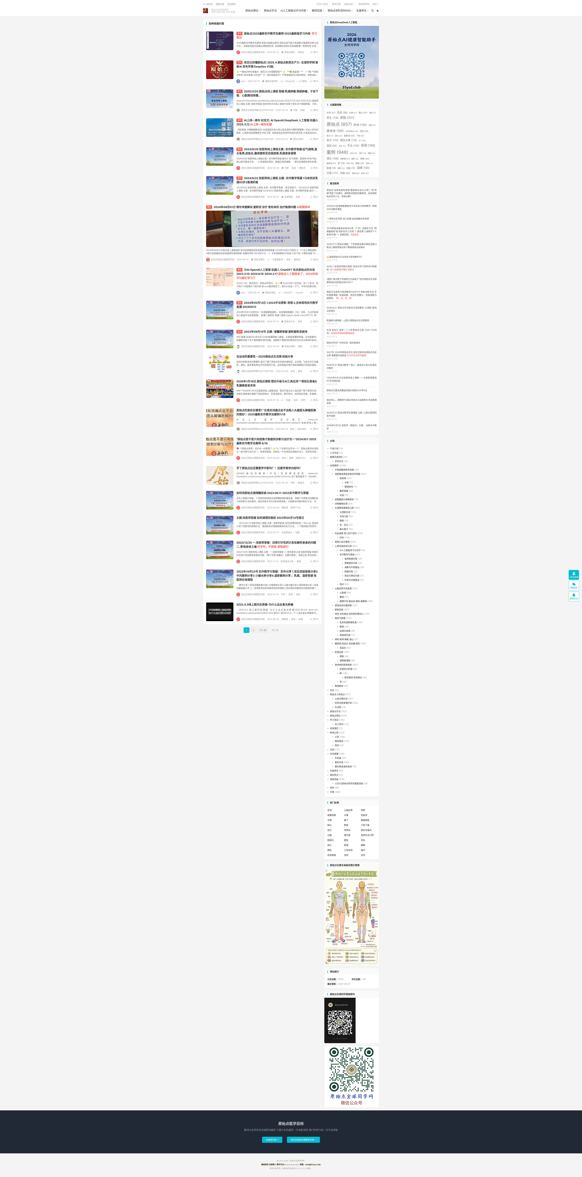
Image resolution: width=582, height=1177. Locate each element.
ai (281, 81)
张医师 (364, 815)
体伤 (288, 259)
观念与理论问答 (352, 575)
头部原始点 (286, 532)
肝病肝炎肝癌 (346, 669)
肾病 (369, 163)
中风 (283, 594)
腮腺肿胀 (365, 820)
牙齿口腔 (344, 516)
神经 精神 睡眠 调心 (344, 639)
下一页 (263, 630)
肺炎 (350, 163)
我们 (375, 4)
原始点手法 (270, 10)
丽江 (329, 845)
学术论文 (339, 461)
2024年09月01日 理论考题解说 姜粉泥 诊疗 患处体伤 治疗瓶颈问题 (262, 207)
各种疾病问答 (351, 558)
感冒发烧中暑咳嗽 (343, 605)
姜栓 (346, 840)
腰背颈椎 (344, 491)
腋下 (346, 820)
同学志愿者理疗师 (343, 703)
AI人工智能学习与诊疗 (350, 550)
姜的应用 (339, 762)
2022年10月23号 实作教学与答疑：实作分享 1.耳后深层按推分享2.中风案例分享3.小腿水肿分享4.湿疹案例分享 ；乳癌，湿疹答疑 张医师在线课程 (277, 575)
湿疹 (298, 594)
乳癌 (302, 110)
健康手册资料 (270, 81)
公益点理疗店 (341, 698)
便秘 (300, 346)
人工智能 (302, 81)
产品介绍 (334, 448)
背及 (363, 840)
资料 (332, 787)
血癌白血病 (345, 630)
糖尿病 (285, 507)
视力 (329, 830)
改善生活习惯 (367, 835)
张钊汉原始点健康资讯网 (253, 52)
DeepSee (290, 81)
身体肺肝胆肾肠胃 (343, 664)
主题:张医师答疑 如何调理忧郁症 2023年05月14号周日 (270, 517)
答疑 (299, 561)
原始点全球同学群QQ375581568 (257, 110)
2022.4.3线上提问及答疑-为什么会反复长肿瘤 (264, 604)
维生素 (347, 835)
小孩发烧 (348, 850)
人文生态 (334, 452)
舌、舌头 (344, 524)
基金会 (335, 131)
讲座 (350, 168)
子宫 (360, 136)
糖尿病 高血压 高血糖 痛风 (347, 643)
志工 (362, 140)
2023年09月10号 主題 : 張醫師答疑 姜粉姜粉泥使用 (275, 331)
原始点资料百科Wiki (339, 10)
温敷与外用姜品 (352, 567)
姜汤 (330, 136)
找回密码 (231, 4)
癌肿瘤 (284, 619)
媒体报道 (339, 741)
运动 (292, 371)
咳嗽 (372, 125)
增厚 (363, 810)
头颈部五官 (345, 512)
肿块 (293, 619)
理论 (333, 158)
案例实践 (317, 10)
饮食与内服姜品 (352, 580)
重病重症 (339, 686)
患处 (292, 429)
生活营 (338, 707)
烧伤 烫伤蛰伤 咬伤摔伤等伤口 (349, 614)
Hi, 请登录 (208, 4)
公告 (337, 736)
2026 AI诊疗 (322, 4)
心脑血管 (348, 810)
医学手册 (336, 4)
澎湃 (329, 810)
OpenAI (299, 292)
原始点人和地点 (337, 694)
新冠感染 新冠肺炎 (353, 677)
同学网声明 (363, 4)
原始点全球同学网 (205, 10)
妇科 (364, 131)
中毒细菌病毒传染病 (344, 469)
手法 (353, 145)
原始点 (301, 52)
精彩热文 (334, 775)
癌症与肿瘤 (340, 618)
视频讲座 (334, 779)
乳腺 (288, 400)
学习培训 (334, 719)
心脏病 (343, 592)
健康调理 (331, 815)
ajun (243, 81)
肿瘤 (301, 619)
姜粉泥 (302, 168)
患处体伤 (302, 429)
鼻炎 (365, 173)
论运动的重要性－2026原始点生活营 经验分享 (264, 356)
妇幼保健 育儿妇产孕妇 (346, 533)
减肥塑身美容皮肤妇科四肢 (347, 474)
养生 (332, 117)
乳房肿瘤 (331, 855)
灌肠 (371, 153)
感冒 (332, 145)
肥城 (346, 845)
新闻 (368, 145)
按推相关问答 (351, 563)
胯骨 (346, 825)
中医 (292, 482)
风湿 (342, 495)
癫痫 (355, 159)
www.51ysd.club (291, 1164)
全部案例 (287, 196)
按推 (291, 458)
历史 (332, 690)
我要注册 (220, 4)
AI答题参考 (278, 259)
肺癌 (360, 163)
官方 (332, 140)
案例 (337, 152)
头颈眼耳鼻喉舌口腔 (344, 508)
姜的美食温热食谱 (343, 766)
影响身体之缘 (287, 561)
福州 (363, 850)
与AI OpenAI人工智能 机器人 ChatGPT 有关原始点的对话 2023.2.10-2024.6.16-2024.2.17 (277, 274)
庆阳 (346, 855)
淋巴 (303, 400)
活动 (353, 153)
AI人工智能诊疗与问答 (293, 10)
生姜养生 (361, 10)
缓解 (363, 845)
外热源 (338, 758)
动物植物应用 (341, 503)
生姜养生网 (272, 1139)
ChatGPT (288, 292)
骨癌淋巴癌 (345, 635)
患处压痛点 (366, 830)
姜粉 (338, 136)
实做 (284, 458)
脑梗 (341, 168)
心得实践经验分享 (343, 546)
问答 (294, 110)
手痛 (329, 820)
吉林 (300, 321)
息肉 (363, 855)
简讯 (337, 745)
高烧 (356, 173)
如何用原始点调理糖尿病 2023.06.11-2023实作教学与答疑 (272, 493)
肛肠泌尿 (339, 652)
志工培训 (339, 724)
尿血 (296, 400)
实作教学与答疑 (347, 554)
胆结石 (330, 840)
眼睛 (364, 158)
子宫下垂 (365, 825)
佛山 (363, 112)
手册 (342, 146)
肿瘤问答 (349, 571)
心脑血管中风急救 (343, 588)
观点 (342, 584)
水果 (346, 815)
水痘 (347, 482)
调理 (363, 167)
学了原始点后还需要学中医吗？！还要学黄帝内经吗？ (269, 468)
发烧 (360, 124)
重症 (300, 371)
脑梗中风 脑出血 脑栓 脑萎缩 (353, 601)
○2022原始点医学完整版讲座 (349, 783)
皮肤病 (343, 478)
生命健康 (334, 753)
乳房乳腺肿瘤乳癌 (348, 622)
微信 (329, 850)
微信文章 (348, 140)
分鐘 (329, 835)
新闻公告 (348, 4)
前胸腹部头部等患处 (344, 499)
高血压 (343, 647)
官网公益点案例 (342, 541)
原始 (347, 117)
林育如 (347, 830)
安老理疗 (334, 728)
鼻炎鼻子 (344, 529)
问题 (345, 173)
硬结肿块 (349, 486)
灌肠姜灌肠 (345, 660)
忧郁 (297, 532)
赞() (314, 52)
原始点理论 (251, 10)
